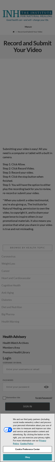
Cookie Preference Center (27, 449)
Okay (27, 457)
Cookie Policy (26, 444)
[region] (27, 437)
